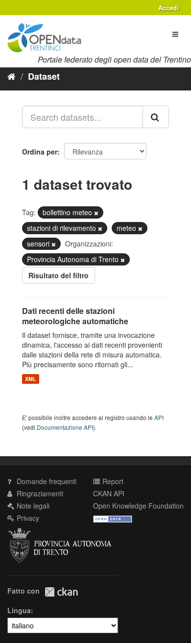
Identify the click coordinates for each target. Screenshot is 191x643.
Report (111, 481)
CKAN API (108, 493)
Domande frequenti (45, 481)
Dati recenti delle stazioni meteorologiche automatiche (75, 316)
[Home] (11, 75)
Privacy (27, 518)
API (159, 417)
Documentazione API (65, 427)
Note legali (32, 505)
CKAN (61, 592)
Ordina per (39, 151)
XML (30, 378)
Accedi (168, 7)
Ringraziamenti (39, 493)
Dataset (44, 76)
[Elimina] (96, 213)
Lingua (19, 610)
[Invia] (156, 117)
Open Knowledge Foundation (138, 505)
